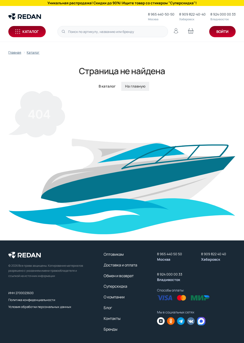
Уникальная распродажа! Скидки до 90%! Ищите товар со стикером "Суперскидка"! (122, 2)
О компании (114, 297)
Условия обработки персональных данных (39, 307)
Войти (222, 31)
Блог (108, 307)
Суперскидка (115, 286)
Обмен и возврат (119, 275)
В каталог (107, 86)
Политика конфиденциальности (31, 300)
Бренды (110, 329)
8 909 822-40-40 (192, 14)
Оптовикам (114, 254)
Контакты (112, 318)
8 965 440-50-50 (161, 14)
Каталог (30, 31)
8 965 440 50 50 (169, 254)
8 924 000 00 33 (223, 14)
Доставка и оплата (120, 265)
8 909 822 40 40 (213, 254)
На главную (135, 86)
